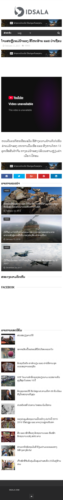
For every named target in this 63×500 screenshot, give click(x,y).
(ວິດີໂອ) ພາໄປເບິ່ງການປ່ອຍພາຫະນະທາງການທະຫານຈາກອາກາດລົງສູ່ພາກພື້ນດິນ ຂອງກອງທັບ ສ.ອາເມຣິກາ (29, 233)
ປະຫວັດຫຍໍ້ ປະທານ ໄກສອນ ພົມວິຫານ (34, 405)
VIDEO (27, 46)
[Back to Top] (31, 496)
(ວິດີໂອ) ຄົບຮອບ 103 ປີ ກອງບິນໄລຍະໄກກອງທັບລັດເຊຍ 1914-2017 (31, 262)
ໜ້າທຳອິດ (7, 33)
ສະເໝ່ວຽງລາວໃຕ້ (25, 335)
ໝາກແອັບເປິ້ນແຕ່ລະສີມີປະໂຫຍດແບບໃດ (35, 349)
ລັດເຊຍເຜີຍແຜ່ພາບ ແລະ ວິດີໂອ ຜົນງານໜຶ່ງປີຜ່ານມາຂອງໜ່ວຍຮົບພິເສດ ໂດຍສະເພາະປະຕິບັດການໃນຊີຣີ (31, 205)
